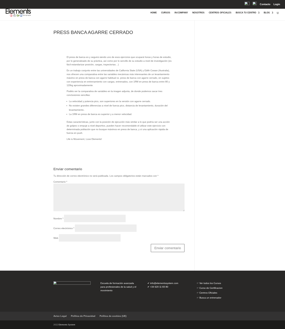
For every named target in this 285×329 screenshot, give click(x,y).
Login (276, 4)
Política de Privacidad (83, 316)
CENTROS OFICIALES (220, 13)
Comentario (60, 181)
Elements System (67, 325)
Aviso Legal (60, 316)
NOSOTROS (198, 13)
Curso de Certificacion (210, 288)
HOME (153, 13)
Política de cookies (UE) (113, 316)
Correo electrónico (63, 228)
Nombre (58, 218)
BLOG (267, 13)
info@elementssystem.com (164, 283)
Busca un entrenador (210, 297)
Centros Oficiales (208, 292)
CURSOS (165, 13)
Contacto (265, 4)
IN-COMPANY (181, 13)
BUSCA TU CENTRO (246, 13)
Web (55, 238)
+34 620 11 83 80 (159, 286)
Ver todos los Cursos (210, 283)
